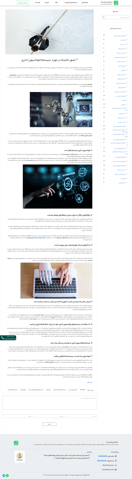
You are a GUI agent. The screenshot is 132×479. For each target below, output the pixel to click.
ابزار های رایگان (50, 219)
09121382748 (101, 460)
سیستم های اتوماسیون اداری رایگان (43, 235)
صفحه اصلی (85, 2)
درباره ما (47, 2)
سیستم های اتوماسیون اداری (28, 77)
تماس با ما (37, 2)
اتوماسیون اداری (51, 133)
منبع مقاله (89, 382)
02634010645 (102, 456)
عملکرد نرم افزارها (87, 348)
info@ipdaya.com (108, 469)
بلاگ (56, 2)
